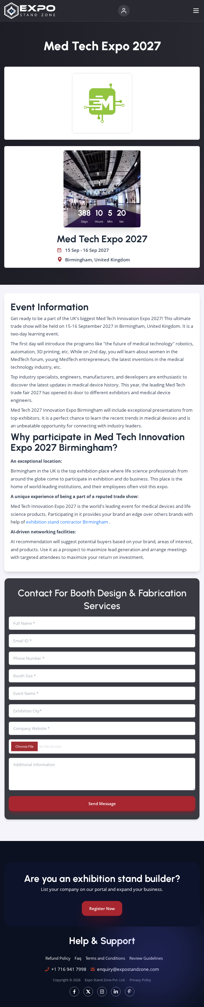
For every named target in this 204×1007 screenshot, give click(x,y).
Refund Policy (57, 958)
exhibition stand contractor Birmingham (67, 522)
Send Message (102, 803)
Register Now (102, 908)
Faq (78, 958)
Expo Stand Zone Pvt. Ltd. (105, 980)
